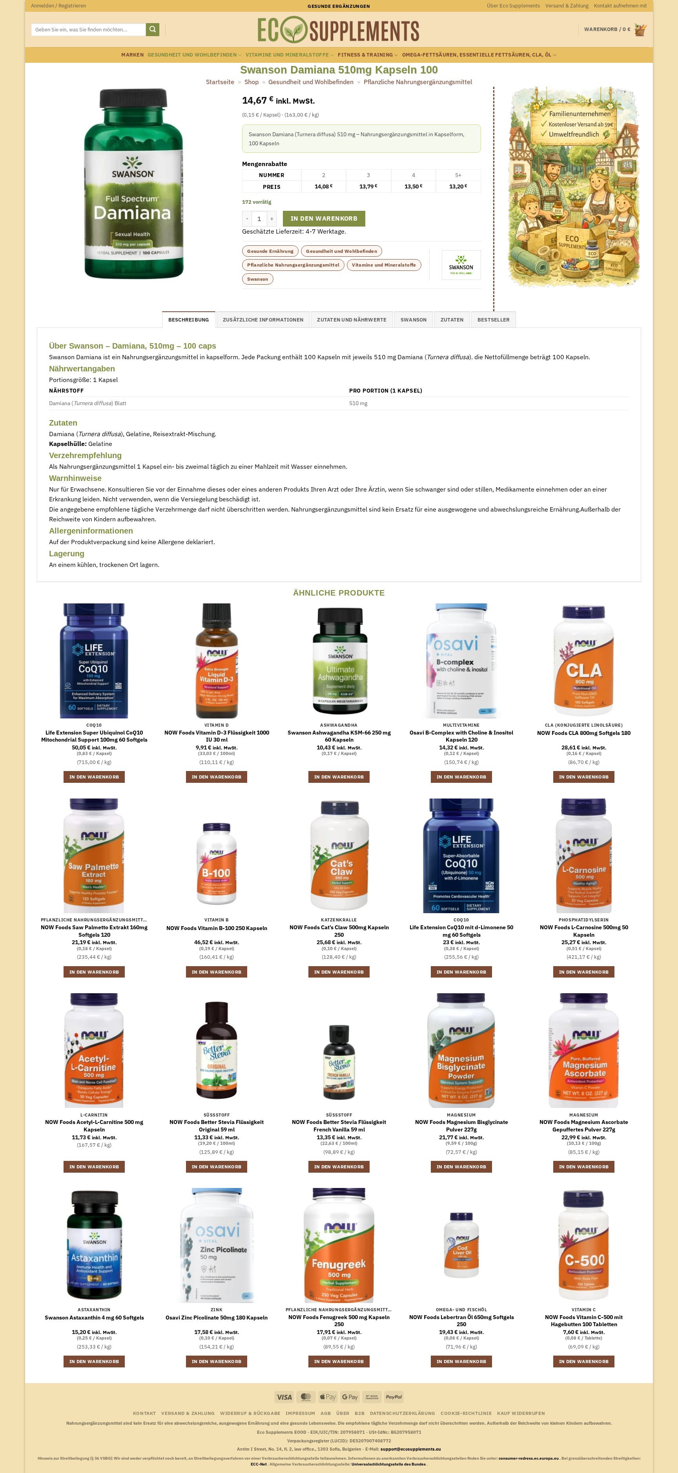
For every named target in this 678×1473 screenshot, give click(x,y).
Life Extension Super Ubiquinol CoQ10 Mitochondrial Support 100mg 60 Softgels (94, 736)
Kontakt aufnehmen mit (620, 5)
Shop (251, 82)
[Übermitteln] (152, 30)
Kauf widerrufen (521, 1413)
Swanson (257, 279)
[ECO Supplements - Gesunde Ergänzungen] (339, 29)
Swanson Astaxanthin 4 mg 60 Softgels (94, 1317)
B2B (360, 1413)
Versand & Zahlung (567, 5)
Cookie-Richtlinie (466, 1413)
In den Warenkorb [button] (94, 777)
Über (342, 1413)
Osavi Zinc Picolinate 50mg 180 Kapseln (217, 1317)
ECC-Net (259, 1464)
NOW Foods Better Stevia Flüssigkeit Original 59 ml (217, 1125)
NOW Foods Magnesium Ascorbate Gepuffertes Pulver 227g (583, 1125)
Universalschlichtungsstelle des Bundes (389, 1464)
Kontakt (144, 1413)
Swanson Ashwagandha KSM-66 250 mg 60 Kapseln (339, 736)
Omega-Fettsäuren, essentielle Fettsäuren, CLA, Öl (477, 54)
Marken (132, 54)
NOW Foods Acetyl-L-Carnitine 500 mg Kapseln (94, 1125)
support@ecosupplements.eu (411, 1449)
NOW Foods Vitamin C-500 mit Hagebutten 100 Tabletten (584, 1321)
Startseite (220, 82)
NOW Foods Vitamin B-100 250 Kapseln (216, 928)
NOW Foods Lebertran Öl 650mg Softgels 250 (461, 1321)
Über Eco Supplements (513, 5)
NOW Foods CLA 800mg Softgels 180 (584, 732)
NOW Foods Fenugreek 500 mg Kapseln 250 (339, 1321)
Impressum (300, 1413)
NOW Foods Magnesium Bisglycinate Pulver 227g (461, 1125)
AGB (326, 1413)
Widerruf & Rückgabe (250, 1413)
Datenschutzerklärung (403, 1413)
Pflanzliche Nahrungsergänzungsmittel (418, 82)
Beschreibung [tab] (188, 319)
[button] (58, 6)
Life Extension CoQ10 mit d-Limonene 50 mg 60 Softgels (461, 931)
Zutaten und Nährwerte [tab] (351, 319)
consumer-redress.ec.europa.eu (529, 1458)
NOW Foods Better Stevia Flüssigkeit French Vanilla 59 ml (339, 1125)
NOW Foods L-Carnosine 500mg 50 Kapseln (584, 931)
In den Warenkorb (324, 218)
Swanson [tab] (414, 319)
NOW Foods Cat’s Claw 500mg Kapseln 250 (339, 931)
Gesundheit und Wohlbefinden (192, 54)
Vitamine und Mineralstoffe (287, 54)
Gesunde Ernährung (270, 251)
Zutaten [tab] (452, 319)
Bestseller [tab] (494, 319)
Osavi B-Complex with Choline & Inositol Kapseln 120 (461, 736)
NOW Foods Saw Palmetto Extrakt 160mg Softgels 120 (94, 931)
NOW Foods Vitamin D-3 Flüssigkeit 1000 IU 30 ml (216, 736)
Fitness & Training (365, 54)
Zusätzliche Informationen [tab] (263, 319)
